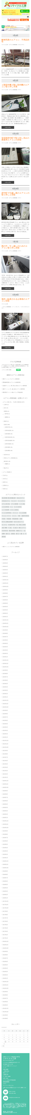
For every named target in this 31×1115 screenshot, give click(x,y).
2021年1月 (5, 777)
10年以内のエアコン (6, 501)
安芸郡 (19, 44)
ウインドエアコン (21, 501)
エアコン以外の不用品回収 (9, 1080)
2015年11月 (5, 985)
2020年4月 (5, 807)
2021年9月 (5, 750)
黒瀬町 (6, 463)
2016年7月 (5, 958)
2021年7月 (5, 757)
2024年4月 (5, 646)
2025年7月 (5, 596)
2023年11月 (5, 663)
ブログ (4, 1083)
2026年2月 (5, 573)
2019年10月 (5, 827)
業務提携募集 (6, 1081)
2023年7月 (5, 676)
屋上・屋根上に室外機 (20, 524)
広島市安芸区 (8, 443)
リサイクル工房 (5, 44)
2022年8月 (5, 713)
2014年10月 (5, 1011)
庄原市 (4, 482)
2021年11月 (5, 743)
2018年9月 (5, 871)
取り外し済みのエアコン (19, 521)
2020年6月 (5, 800)
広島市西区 (7, 450)
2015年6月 (5, 1001)
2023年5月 (5, 683)
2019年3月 (5, 851)
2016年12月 (5, 941)
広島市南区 (7, 433)
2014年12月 (5, 1008)
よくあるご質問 (6, 1076)
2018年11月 (5, 864)
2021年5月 (5, 764)
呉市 (5, 407)
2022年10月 (5, 707)
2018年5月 (5, 884)
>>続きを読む (8, 127)
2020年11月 (5, 784)
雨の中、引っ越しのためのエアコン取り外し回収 (15, 247)
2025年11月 (5, 583)
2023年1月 (5, 697)
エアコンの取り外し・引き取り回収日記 (20, 306)
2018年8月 (5, 874)
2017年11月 (5, 904)
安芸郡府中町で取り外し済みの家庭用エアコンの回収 (15, 139)
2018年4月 (5, 887)
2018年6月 (5, 881)
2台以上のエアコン (20, 498)
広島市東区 (7, 447)
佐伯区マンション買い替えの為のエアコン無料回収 (15, 385)
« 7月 (3, 1046)
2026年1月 (5, 576)
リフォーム (14, 515)
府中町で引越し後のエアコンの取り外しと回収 (15, 194)
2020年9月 (5, 790)
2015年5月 (5, 1005)
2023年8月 (5, 673)
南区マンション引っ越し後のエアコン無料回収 (14, 389)
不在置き (3, 518)
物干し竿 (17, 533)
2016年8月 (5, 954)
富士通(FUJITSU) (11, 524)
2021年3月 (5, 770)
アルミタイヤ (14, 501)
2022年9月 (5, 710)
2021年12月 (5, 740)
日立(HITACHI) (5, 530)
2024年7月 (5, 636)
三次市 (4, 475)
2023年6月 (5, 680)
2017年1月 (5, 938)
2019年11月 (5, 824)
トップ (4, 1067)
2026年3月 (5, 569)
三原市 (5, 404)
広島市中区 (7, 427)
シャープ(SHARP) (5, 509)
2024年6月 (5, 640)
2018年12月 (5, 861)
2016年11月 (5, 944)
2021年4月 (5, 767)
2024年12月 (5, 620)
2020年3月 (5, 810)
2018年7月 (5, 877)
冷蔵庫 (20, 518)
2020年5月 (5, 804)
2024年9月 (5, 630)
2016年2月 (5, 974)
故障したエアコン (22, 527)
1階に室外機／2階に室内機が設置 (9, 498)
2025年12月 (5, 579)
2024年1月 (5, 656)
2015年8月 (5, 995)
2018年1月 (5, 897)
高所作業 (3, 536)
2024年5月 (5, 643)
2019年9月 (5, 831)
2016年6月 (5, 961)
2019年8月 (5, 834)
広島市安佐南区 (8, 440)
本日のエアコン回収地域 (9, 458)
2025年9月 (5, 589)
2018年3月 (5, 891)
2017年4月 (5, 928)
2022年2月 (5, 733)
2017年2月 (5, 934)
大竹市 (4, 478)
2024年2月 (5, 653)
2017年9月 (5, 911)
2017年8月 (5, 914)
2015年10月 (5, 988)
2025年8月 (5, 593)
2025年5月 (5, 603)
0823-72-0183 (9, 12)
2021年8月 (5, 753)
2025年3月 (5, 610)
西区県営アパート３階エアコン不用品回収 (13, 392)
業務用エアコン (19, 530)
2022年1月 (5, 737)
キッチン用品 (22, 503)
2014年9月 (5, 1015)
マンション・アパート (6, 515)
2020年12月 (5, 780)
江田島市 (5, 485)
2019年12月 (5, 820)
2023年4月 (5, 687)
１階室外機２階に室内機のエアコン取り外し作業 (15, 86)
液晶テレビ (8, 533)
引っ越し (10, 527)
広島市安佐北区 (8, 437)
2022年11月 (5, 703)
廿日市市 (6, 454)
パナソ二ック (15, 512)
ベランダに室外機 (22, 512)
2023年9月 (5, 670)
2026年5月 (5, 563)
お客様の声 (5, 1074)
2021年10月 (5, 747)
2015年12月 (5, 981)
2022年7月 (5, 717)
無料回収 (13, 533)
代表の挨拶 (5, 1069)
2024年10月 (5, 626)
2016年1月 (5, 978)
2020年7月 (5, 797)
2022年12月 (5, 700)
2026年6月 (5, 559)
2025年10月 (5, 586)
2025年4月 (5, 606)
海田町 (6, 417)
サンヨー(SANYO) (17, 506)
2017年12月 (5, 901)
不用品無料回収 (15, 518)
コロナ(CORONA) (5, 506)
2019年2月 (5, 854)
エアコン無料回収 (14, 503)
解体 (21, 533)
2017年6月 (5, 921)
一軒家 (19, 515)
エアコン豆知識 (6, 472)
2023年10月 (5, 666)
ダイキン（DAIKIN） (14, 509)
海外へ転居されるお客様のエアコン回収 (15, 300)
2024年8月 (5, 633)
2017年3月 (5, 931)
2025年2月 (5, 613)
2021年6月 (5, 760)
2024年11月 (5, 623)
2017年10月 (5, 908)
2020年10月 (5, 787)
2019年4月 (5, 847)
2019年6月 (5, 841)
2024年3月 (5, 650)
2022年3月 (5, 730)
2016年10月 (5, 948)
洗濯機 (3, 533)
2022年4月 (5, 727)
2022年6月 (5, 720)
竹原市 (4, 488)
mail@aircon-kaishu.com (10, 10)
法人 (24, 530)
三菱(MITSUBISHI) (25, 515)
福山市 (5, 468)
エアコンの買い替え (6, 503)
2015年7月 (5, 998)
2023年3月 (5, 690)
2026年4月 (5, 566)
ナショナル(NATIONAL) (6, 512)
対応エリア (5, 1072)
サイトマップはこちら (8, 1085)
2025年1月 (5, 616)
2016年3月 (5, 971)
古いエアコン (4, 524)
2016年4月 (5, 968)
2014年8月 (5, 1018)
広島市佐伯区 (8, 430)
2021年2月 (5, 774)
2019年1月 (5, 857)
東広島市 (6, 461)
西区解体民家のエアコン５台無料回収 (12, 382)
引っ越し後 (15, 527)
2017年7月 (5, 918)
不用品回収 (9, 518)
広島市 (5, 424)
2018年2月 (5, 894)
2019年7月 (5, 837)
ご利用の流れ (6, 1071)
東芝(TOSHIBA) (12, 530)
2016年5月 (5, 964)
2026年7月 (5, 556)
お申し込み (5, 1078)
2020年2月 (5, 814)
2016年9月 (5, 951)
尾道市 (5, 421)
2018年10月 (5, 867)
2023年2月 (5, 693)
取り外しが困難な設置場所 (7, 521)
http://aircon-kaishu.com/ (8, 1060)
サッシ (11, 506)
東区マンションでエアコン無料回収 (11, 379)
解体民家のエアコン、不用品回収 (15, 41)
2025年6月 (5, 599)
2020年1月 (5, 817)
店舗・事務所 (4, 527)
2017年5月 (5, 924)
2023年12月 (5, 660)
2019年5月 (5, 844)
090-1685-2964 (15, 14)
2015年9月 (5, 991)
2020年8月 (5, 794)
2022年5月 (5, 723)
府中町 (22, 44)
